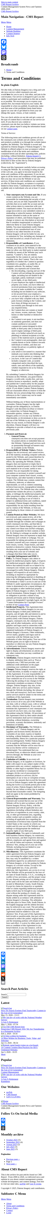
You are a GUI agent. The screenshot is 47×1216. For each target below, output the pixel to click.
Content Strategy (13, 33)
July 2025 (10, 1147)
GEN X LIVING (13, 1097)
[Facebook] (23, 41)
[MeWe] (23, 970)
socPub (9, 1092)
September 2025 (13, 1142)
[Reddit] (23, 974)
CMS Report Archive (10, 4)
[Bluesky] (23, 47)
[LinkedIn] (23, 962)
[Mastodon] (23, 52)
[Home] (4, 1101)
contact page (12, 129)
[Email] (23, 982)
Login (8, 1213)
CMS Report (11, 1094)
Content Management (15, 29)
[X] (23, 978)
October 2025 (12, 1140)
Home (8, 27)
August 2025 (11, 1144)
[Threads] (23, 57)
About (8, 1203)
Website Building (13, 31)
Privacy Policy (12, 1208)
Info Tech (10, 36)
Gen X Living (35, 1184)
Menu (3, 22)
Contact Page (23, 605)
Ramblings (5, 1081)
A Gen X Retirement (9, 1022)
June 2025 (10, 1149)
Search (4, 994)
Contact (9, 1210)
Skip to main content (9, 2)
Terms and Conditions (15, 1206)
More (3, 1054)
